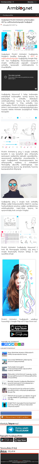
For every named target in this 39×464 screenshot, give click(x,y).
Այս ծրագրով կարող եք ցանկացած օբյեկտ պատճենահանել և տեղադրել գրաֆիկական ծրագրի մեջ (21, 390)
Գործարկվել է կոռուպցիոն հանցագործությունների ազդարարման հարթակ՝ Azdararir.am (20, 368)
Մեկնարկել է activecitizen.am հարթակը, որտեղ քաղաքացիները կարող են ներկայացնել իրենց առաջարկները (22, 375)
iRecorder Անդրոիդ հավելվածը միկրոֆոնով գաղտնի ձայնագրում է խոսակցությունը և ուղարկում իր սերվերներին (21, 383)
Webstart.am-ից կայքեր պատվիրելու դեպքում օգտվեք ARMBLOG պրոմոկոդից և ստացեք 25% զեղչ (22, 397)
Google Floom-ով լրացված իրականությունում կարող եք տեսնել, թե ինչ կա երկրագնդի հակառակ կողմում (21, 404)
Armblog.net (20, 460)
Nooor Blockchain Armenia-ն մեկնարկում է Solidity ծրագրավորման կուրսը (20, 353)
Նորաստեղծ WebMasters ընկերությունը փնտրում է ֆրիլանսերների (20, 360)
